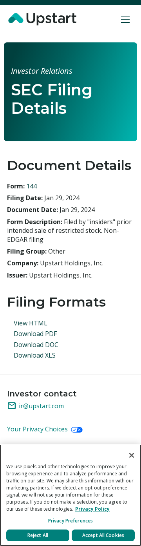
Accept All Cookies (103, 535)
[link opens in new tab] (43, 19)
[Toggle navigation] (126, 19)
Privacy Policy (92, 509)
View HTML (30, 323)
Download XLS (35, 355)
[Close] (131, 455)
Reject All (37, 535)
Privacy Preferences (70, 520)
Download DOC (36, 344)
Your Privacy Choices (38, 429)
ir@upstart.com (35, 406)
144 (31, 186)
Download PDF (35, 333)
